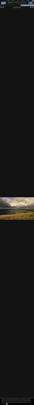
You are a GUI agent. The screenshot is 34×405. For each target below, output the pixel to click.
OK (6, 403)
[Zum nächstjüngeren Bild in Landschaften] (3, 7)
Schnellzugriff (24, 5)
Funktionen (32, 5)
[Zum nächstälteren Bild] (33, 7)
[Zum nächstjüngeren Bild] (1, 7)
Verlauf (28, 5)
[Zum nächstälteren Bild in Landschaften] (31, 7)
